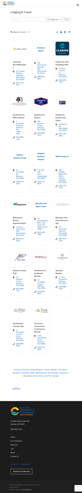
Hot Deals (62, 369)
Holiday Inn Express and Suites (61, 117)
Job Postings (53, 373)
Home (13, 437)
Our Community (16, 441)
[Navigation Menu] (78, 5)
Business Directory (21, 369)
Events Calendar (50, 369)
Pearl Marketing (26, 489)
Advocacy (14, 445)
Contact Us (63, 373)
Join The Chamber (52, 376)
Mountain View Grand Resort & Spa (62, 220)
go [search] (67, 19)
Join (12, 449)
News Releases (37, 369)
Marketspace (41, 373)
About (13, 453)
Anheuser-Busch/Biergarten (19, 64)
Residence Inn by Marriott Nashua (40, 273)
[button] (11, 32)
